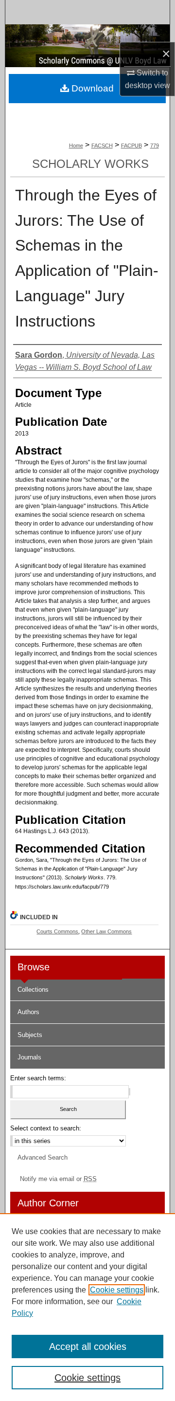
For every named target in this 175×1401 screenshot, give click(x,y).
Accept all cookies (87, 1346)
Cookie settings (116, 1290)
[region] (87, 1307)
